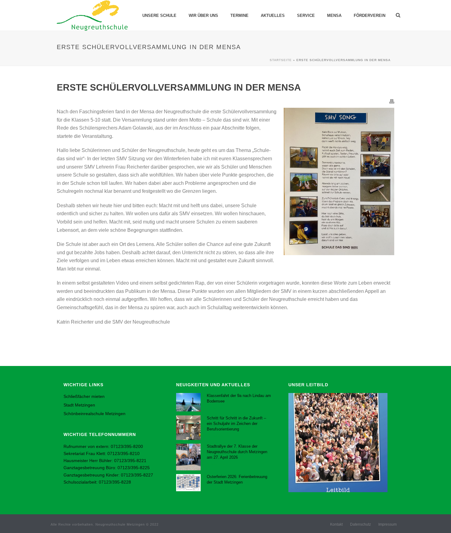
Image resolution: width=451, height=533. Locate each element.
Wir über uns (203, 15)
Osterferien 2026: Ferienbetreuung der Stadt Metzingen (237, 479)
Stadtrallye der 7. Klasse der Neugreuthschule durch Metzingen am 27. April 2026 (237, 452)
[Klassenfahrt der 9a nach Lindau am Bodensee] (188, 402)
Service (306, 15)
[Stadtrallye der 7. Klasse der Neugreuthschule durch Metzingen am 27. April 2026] (188, 457)
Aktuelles (273, 15)
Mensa (334, 15)
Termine (239, 15)
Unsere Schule (159, 15)
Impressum (387, 524)
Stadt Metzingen (79, 405)
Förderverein (369, 15)
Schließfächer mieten (84, 396)
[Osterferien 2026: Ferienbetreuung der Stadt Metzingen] (188, 483)
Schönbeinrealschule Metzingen (94, 413)
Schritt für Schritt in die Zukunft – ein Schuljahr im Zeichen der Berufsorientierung (236, 423)
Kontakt (336, 524)
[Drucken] (391, 101)
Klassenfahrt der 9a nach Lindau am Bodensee (239, 398)
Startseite (281, 60)
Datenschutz (360, 524)
